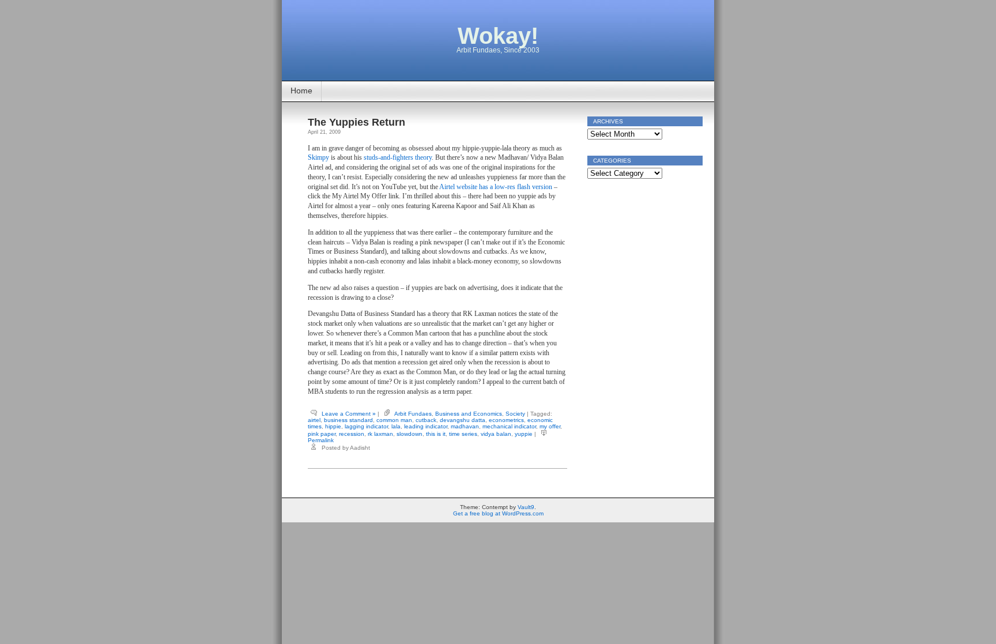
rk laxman (380, 434)
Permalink (321, 440)
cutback (426, 420)
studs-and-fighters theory (398, 157)
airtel (314, 420)
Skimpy (318, 157)
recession (351, 434)
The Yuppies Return (356, 122)
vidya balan (496, 434)
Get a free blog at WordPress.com (498, 513)
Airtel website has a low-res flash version (495, 187)
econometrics (506, 420)
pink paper (321, 434)
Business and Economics (468, 413)
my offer (550, 426)
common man (394, 420)
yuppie (524, 434)
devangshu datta (462, 420)
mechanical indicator (509, 426)
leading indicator (425, 426)
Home (301, 90)
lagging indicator (366, 426)
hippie (333, 426)
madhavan (465, 426)
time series (463, 434)
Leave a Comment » (349, 413)
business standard (348, 420)
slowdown (409, 434)
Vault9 (526, 507)
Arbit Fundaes (413, 413)
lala (396, 426)
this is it (436, 434)
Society (515, 413)
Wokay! (498, 35)
